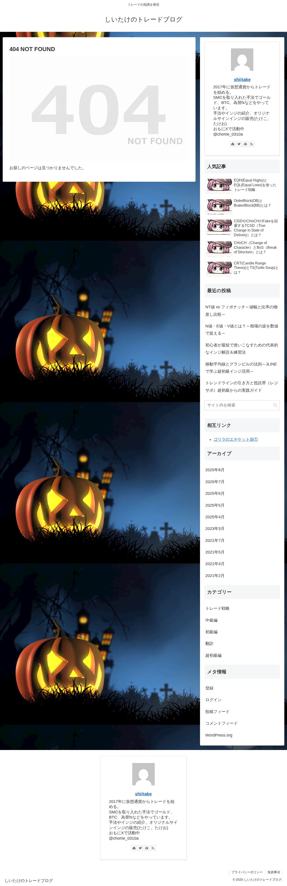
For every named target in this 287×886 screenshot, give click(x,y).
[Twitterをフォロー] (239, 144)
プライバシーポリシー (247, 872)
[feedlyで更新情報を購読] (245, 144)
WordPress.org (218, 735)
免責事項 (273, 872)
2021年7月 (215, 540)
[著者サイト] (232, 144)
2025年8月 (215, 470)
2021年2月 (215, 575)
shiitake (242, 79)
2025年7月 (215, 482)
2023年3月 (215, 528)
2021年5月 (215, 552)
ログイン (213, 700)
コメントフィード (221, 723)
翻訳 (209, 643)
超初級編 (213, 655)
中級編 (211, 620)
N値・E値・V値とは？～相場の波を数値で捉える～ (241, 329)
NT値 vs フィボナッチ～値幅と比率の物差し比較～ (241, 310)
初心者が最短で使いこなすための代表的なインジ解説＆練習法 (241, 348)
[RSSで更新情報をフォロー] (251, 144)
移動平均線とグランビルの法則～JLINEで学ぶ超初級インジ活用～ (241, 368)
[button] (275, 405)
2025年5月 (215, 505)
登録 (209, 688)
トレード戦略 (217, 608)
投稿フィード (217, 711)
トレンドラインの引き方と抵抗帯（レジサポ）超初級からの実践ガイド (241, 386)
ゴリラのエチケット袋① (235, 439)
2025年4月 (215, 517)
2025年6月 (215, 493)
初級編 (211, 632)
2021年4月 (215, 564)
